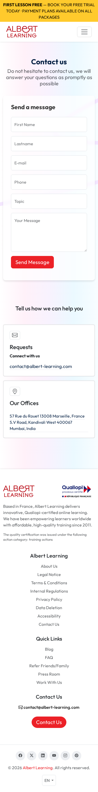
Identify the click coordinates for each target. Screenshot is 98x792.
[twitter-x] (31, 755)
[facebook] (20, 755)
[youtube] (54, 755)
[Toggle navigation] (84, 32)
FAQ (49, 657)
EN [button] (47, 780)
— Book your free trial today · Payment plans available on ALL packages (49, 11)
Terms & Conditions (49, 582)
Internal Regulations (49, 591)
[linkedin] (43, 755)
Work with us (49, 682)
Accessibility (49, 616)
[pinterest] (76, 755)
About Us (49, 566)
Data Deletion (49, 607)
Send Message (32, 262)
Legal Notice (49, 574)
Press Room (49, 674)
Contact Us (49, 624)
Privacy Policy (49, 599)
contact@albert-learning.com (41, 366)
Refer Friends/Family (49, 665)
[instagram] (65, 755)
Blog (49, 649)
